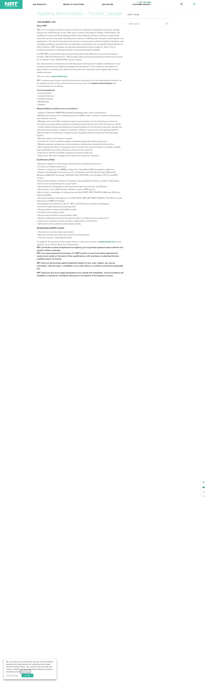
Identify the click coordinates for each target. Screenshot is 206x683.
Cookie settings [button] (12, 675)
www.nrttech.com (59, 76)
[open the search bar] (181, 4)
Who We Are (107, 4)
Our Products (39, 4)
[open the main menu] (194, 4)
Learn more (25, 672)
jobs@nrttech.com (107, 242)
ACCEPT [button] (27, 675)
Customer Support (142, 4)
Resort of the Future (73, 4)
